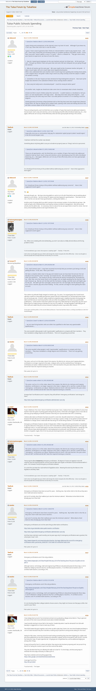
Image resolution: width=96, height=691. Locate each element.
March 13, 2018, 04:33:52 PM (31, 219)
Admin (65, 20)
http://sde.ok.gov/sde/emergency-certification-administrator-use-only (44, 400)
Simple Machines (17, 689)
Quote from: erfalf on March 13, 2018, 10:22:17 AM (40, 131)
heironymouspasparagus (15, 221)
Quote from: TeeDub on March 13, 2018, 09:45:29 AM (40, 41)
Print (87, 33)
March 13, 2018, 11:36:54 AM (31, 177)
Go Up (8, 671)
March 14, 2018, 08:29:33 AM (31, 317)
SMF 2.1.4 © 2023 (9, 689)
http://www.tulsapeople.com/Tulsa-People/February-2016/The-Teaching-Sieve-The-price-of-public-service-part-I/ (54, 588)
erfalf (11, 407)
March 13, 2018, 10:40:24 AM (31, 38)
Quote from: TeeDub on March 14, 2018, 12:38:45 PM (40, 509)
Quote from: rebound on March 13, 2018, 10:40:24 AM (40, 149)
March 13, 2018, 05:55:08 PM (31, 261)
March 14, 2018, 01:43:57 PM (31, 615)
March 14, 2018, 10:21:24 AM (31, 376)
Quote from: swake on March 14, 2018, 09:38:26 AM (40, 380)
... (21, 33)
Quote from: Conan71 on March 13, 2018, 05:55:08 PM (41, 320)
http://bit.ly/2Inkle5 (30, 662)
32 (22, 33)
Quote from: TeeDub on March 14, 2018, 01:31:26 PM (40, 580)
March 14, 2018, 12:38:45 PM (31, 486)
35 (29, 33)
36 (31, 33)
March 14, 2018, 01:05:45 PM (31, 505)
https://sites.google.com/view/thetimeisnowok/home (39, 657)
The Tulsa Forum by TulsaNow (21, 7)
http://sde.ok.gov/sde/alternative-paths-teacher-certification (41, 528)
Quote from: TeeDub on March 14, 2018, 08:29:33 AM (40, 345)
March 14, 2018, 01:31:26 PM (31, 552)
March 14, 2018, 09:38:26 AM (31, 341)
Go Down (9, 33)
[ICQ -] (8, 56)
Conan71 (12, 261)
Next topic (85, 28)
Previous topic (77, 28)
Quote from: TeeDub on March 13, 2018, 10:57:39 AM (40, 181)
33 (24, 33)
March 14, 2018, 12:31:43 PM (31, 441)
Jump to (65, 678)
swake (11, 342)
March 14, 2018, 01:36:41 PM (31, 576)
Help (75, 689)
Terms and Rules (82, 689)
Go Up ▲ (89, 689)
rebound (12, 38)
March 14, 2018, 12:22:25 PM (31, 407)
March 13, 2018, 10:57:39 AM (31, 127)
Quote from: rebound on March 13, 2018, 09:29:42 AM (40, 265)
